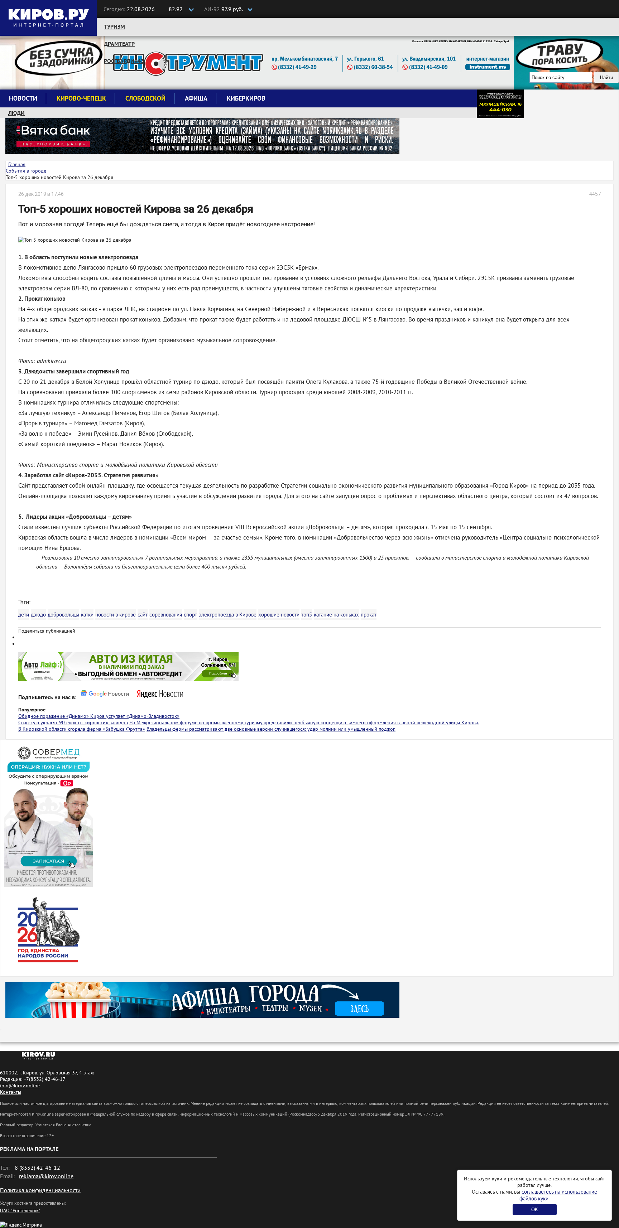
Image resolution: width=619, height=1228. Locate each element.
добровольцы (63, 614)
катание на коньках (336, 614)
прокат (368, 614)
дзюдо (38, 614)
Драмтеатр (119, 43)
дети (23, 614)
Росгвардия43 (124, 60)
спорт (190, 614)
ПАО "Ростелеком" (20, 1210)
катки (87, 614)
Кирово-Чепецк (81, 98)
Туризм (114, 26)
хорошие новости (278, 614)
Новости (23, 98)
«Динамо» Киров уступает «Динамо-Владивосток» (122, 716)
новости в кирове (115, 614)
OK (534, 1209)
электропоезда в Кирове (227, 614)
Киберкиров (246, 98)
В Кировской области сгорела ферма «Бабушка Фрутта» (81, 729)
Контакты (10, 1092)
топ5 (306, 614)
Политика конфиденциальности (40, 1190)
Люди (16, 112)
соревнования (165, 614)
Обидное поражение (42, 716)
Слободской (145, 98)
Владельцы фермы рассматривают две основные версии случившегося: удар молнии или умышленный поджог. (271, 729)
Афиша (196, 98)
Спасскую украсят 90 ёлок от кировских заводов (73, 722)
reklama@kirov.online (46, 1176)
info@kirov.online (20, 1085)
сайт (143, 614)
